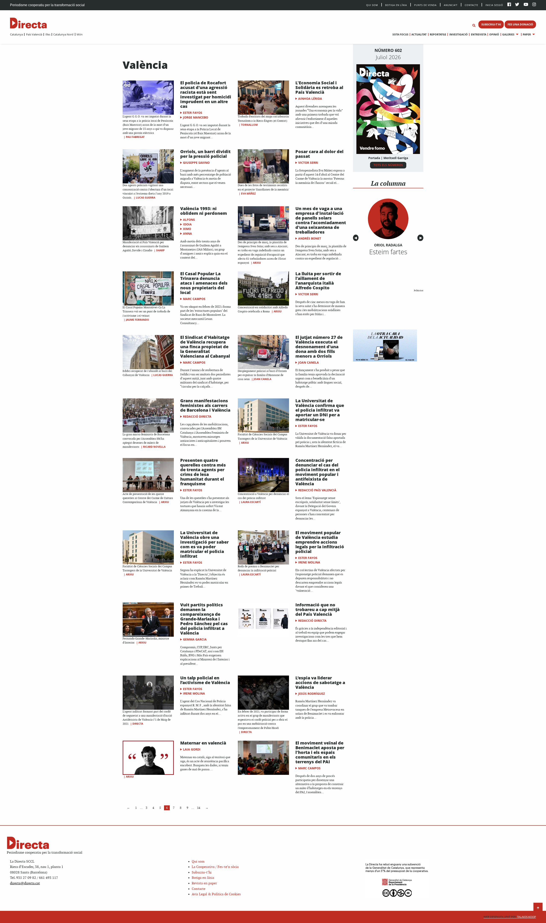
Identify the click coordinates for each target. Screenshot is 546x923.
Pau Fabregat (135, 137)
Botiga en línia (396, 4)
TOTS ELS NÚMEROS (388, 165)
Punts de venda (425, 4)
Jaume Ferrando (137, 319)
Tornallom (249, 124)
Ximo (187, 229)
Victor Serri (308, 163)
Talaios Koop (510, 917)
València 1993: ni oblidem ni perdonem (203, 211)
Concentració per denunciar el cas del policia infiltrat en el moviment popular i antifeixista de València (317, 472)
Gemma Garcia (195, 639)
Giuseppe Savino (196, 163)
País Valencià (34, 34)
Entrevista (478, 34)
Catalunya (16, 34)
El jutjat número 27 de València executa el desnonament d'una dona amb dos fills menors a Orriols (319, 346)
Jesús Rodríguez (311, 694)
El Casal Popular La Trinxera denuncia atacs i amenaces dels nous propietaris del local (204, 283)
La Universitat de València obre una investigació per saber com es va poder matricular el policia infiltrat (204, 544)
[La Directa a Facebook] (509, 4)
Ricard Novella (154, 446)
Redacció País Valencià (317, 490)
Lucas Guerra (145, 197)
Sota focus (400, 34)
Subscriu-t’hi (202, 872)
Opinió (494, 34)
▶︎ (421, 238)
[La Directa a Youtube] (526, 4)
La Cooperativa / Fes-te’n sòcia (215, 867)
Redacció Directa (197, 416)
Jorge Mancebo (195, 117)
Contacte (471, 4)
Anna (187, 233)
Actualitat (419, 34)
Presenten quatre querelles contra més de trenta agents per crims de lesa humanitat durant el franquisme (203, 472)
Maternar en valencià (203, 743)
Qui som (198, 862)
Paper (527, 34)
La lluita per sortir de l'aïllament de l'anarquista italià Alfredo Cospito (318, 281)
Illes (47, 34)
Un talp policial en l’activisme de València (205, 680)
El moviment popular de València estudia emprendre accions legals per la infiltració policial (319, 542)
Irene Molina (309, 562)
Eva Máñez (248, 193)
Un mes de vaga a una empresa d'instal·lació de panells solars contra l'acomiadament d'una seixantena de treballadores (320, 220)
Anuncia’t (450, 4)
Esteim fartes (388, 251)
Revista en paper (204, 883)
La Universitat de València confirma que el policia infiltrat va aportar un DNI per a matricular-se (319, 410)
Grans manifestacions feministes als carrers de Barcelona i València (205, 405)
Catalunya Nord (63, 34)
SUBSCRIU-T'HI (491, 24)
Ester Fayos (192, 113)
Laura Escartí (251, 502)
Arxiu (257, 262)
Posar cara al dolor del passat (319, 154)
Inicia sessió (494, 4)
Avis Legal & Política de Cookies (216, 894)
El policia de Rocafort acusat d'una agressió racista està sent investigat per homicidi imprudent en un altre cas (205, 94)
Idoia (187, 224)
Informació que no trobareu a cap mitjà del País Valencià (317, 609)
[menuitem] (16, 34)
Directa (137, 723)
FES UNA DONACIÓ (520, 24)
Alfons (189, 220)
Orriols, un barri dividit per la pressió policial (205, 154)
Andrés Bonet (309, 238)
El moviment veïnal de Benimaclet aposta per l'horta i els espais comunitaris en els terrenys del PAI (319, 752)
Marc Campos (194, 299)
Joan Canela (262, 379)
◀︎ (356, 238)
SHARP (160, 250)
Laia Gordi (191, 749)
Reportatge (438, 34)
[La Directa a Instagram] (534, 4)
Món (80, 34)
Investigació (458, 34)
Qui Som (372, 5)
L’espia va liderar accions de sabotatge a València (320, 682)
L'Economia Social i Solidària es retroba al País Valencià (319, 87)
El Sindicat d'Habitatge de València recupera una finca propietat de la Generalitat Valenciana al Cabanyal (205, 346)
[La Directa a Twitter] (517, 4)
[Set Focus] (473, 25)
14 (198, 808)
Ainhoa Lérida (310, 99)
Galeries (508, 34)
